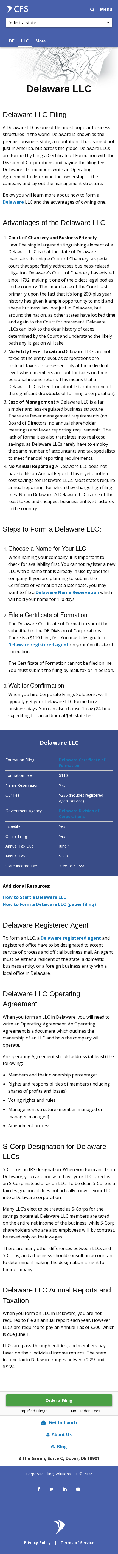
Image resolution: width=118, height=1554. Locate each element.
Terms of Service (77, 1542)
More (41, 41)
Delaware (13, 202)
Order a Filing (59, 1400)
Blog (62, 1447)
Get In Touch (62, 1422)
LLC (25, 41)
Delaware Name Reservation (67, 592)
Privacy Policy (37, 1542)
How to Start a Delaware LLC (34, 897)
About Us (62, 1434)
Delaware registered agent (38, 645)
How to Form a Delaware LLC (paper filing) (49, 904)
